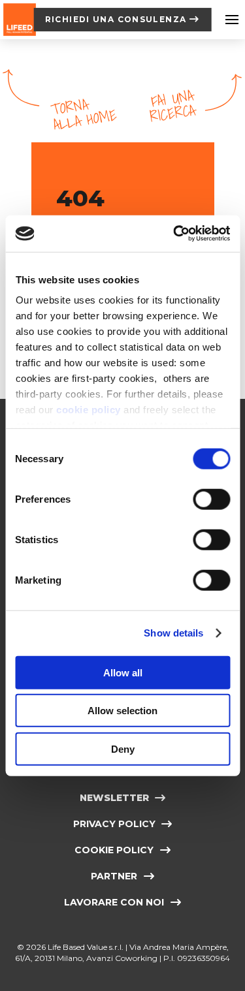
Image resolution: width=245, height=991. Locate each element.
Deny (123, 748)
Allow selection (122, 710)
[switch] (211, 498)
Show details (173, 632)
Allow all (122, 672)
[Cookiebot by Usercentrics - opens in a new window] (174, 233)
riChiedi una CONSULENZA (116, 19)
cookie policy (88, 409)
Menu (231, 19)
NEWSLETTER (114, 798)
